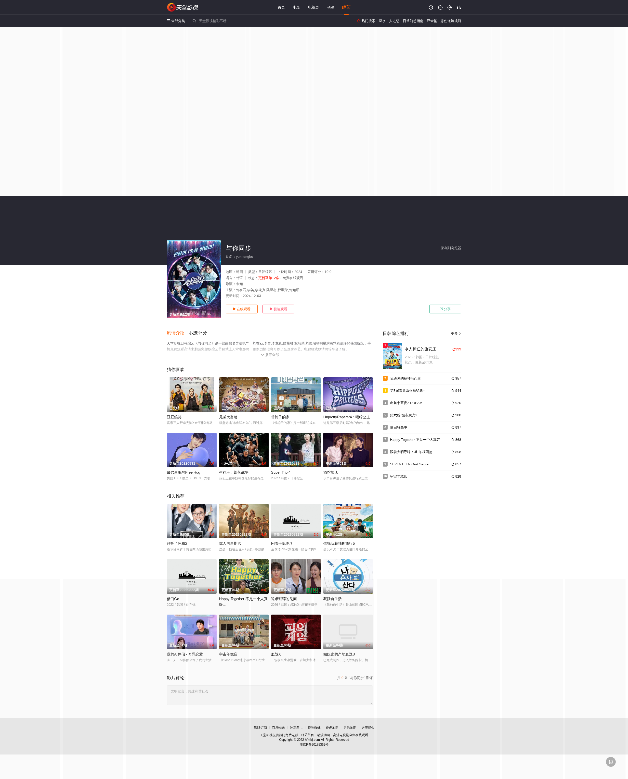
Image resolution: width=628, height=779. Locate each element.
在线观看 (241, 309)
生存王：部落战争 (234, 472)
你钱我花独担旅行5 (339, 543)
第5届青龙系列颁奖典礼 (408, 391)
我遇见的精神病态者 (405, 378)
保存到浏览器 (451, 248)
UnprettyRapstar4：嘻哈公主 (346, 417)
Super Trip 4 (280, 472)
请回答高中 (398, 427)
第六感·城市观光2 (403, 415)
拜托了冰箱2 (177, 543)
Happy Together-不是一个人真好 (415, 440)
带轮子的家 (280, 417)
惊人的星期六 (230, 543)
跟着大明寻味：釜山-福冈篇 (411, 452)
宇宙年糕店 (398, 476)
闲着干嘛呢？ (282, 543)
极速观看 (278, 309)
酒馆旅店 (330, 472)
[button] (178, 333)
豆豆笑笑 (174, 417)
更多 (456, 333)
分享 (445, 309)
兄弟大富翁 (228, 417)
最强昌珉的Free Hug (183, 472)
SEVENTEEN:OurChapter (410, 464)
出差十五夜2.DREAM (406, 403)
